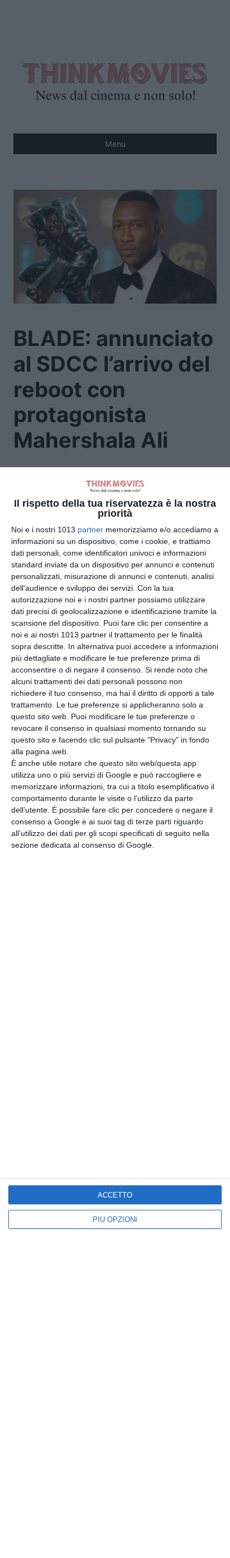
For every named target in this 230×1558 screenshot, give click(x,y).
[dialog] (115, 1012)
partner (90, 529)
